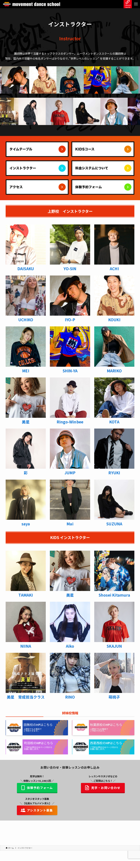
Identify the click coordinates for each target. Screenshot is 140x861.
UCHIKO (25, 319)
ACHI (114, 268)
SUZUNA (114, 523)
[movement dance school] (31, 4)
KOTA (114, 421)
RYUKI (114, 472)
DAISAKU (25, 268)
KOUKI (114, 319)
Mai (70, 523)
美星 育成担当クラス (26, 697)
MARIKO (114, 370)
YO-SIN (70, 268)
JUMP (70, 472)
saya (26, 523)
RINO (70, 697)
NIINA (25, 646)
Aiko (70, 646)
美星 (25, 421)
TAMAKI (25, 595)
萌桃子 (114, 697)
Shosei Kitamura (114, 595)
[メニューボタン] (136, 4)
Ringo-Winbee (70, 421)
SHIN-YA (70, 370)
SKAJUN (114, 646)
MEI (25, 370)
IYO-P (70, 319)
